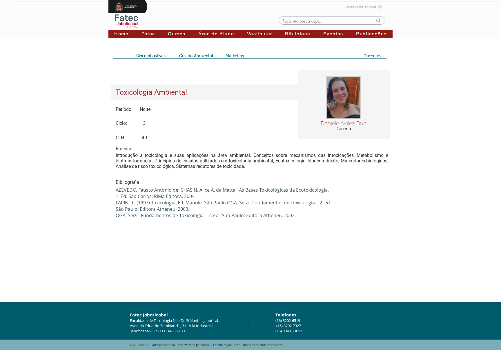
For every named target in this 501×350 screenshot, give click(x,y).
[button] (148, 34)
